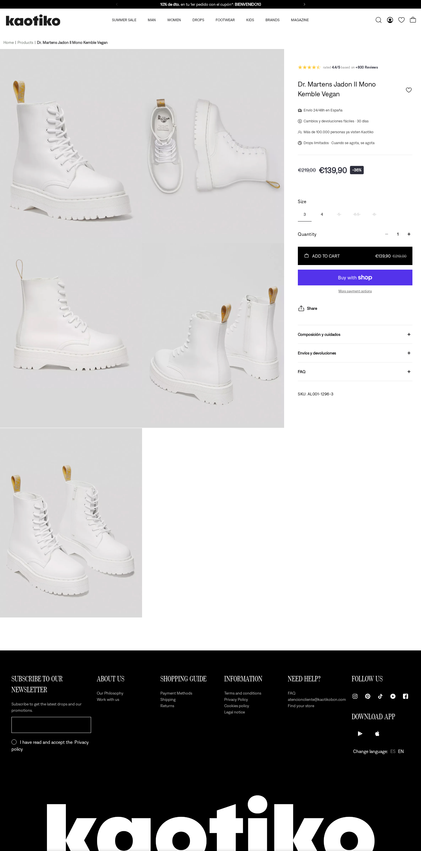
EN (401, 751)
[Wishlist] (401, 20)
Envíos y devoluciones (317, 353)
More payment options (355, 291)
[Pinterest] (367, 696)
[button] (408, 90)
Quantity (307, 234)
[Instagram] (355, 696)
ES (393, 751)
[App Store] (377, 733)
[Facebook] (405, 696)
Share (312, 308)
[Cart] (413, 20)
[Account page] (390, 20)
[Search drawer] (378, 20)
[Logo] (33, 20)
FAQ (302, 371)
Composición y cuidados (319, 334)
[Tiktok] (380, 696)
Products (25, 42)
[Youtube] (393, 696)
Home (8, 42)
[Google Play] (360, 733)
